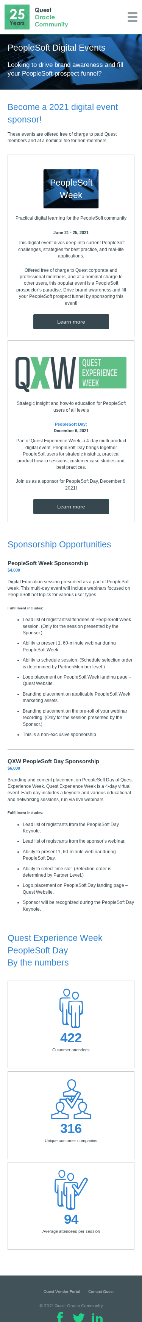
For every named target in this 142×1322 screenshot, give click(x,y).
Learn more (71, 322)
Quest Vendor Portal (62, 1291)
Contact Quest (101, 1291)
